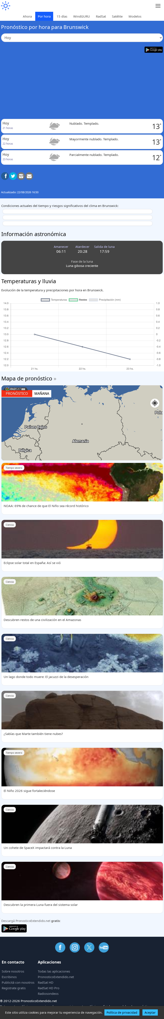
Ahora (27, 16)
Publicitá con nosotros (18, 982)
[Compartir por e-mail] (29, 176)
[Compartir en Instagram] (21, 176)
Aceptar (150, 1012)
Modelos (135, 16)
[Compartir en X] (13, 176)
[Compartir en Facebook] (5, 176)
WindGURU (81, 16)
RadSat (101, 16)
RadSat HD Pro (48, 988)
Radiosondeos (48, 993)
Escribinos (9, 977)
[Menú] (158, 6)
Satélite (117, 16)
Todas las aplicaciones (54, 971)
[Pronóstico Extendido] (5, 6)
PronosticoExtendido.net (56, 977)
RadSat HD (45, 982)
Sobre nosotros (13, 971)
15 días (62, 16)
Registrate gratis (14, 988)
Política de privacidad (122, 1012)
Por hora (44, 16)
